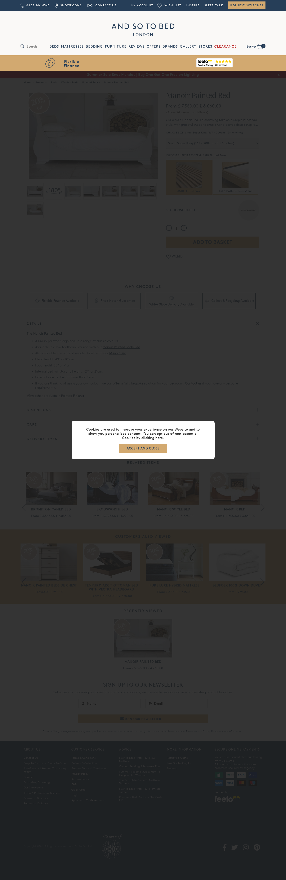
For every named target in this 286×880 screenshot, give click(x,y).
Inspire (192, 5)
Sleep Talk (213, 5)
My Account (142, 5)
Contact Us (105, 5)
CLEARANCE (225, 46)
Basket (255, 46)
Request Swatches (246, 5)
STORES (205, 46)
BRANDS (170, 46)
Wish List (172, 5)
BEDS (54, 46)
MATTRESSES (72, 46)
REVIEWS (137, 46)
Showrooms (70, 5)
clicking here (152, 437)
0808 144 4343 (37, 5)
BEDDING (94, 46)
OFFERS (154, 46)
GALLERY (188, 46)
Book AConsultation (214, 63)
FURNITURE (115, 46)
